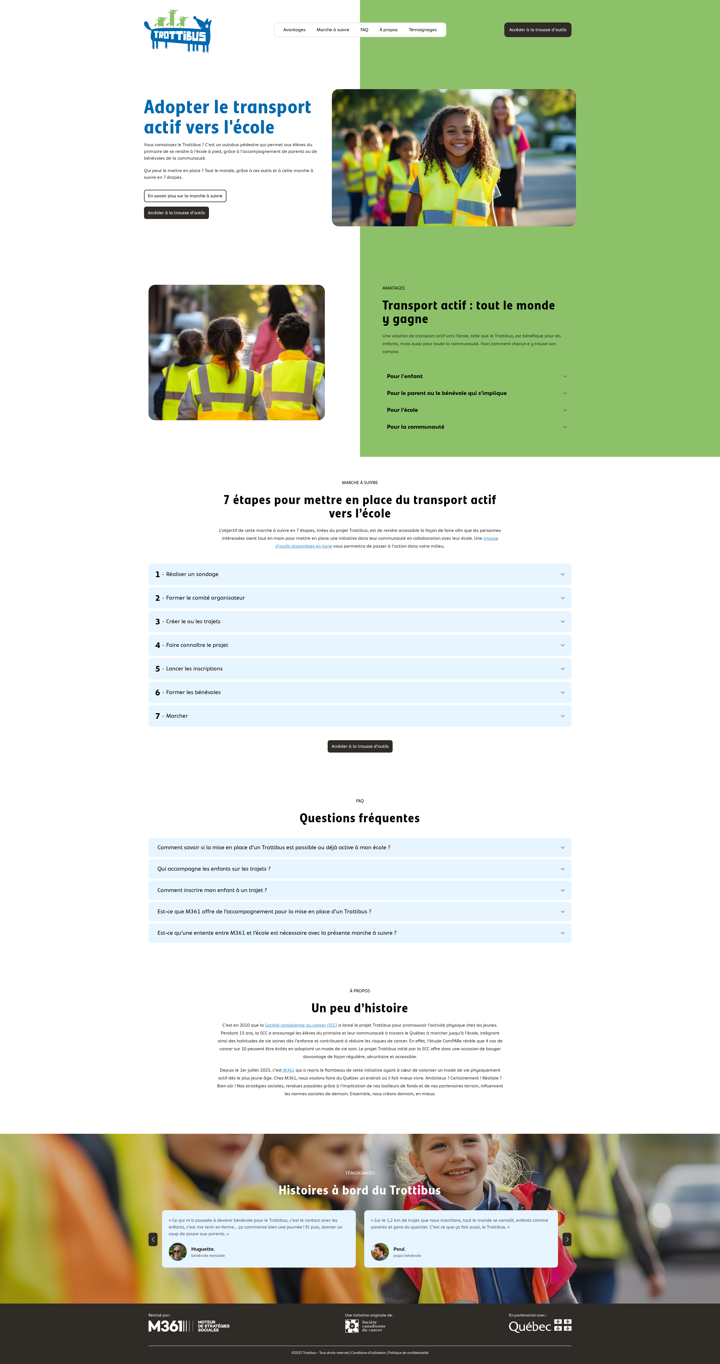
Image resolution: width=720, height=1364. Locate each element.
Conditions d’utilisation (368, 1353)
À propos (389, 30)
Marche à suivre (333, 30)
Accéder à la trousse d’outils (537, 30)
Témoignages (423, 30)
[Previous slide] (153, 1239)
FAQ (364, 30)
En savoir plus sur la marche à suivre (185, 196)
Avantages (294, 30)
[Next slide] (567, 1239)
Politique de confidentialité (408, 1353)
